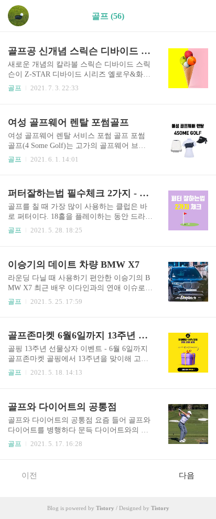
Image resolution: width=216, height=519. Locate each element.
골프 (14, 88)
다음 (187, 475)
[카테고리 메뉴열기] (197, 16)
